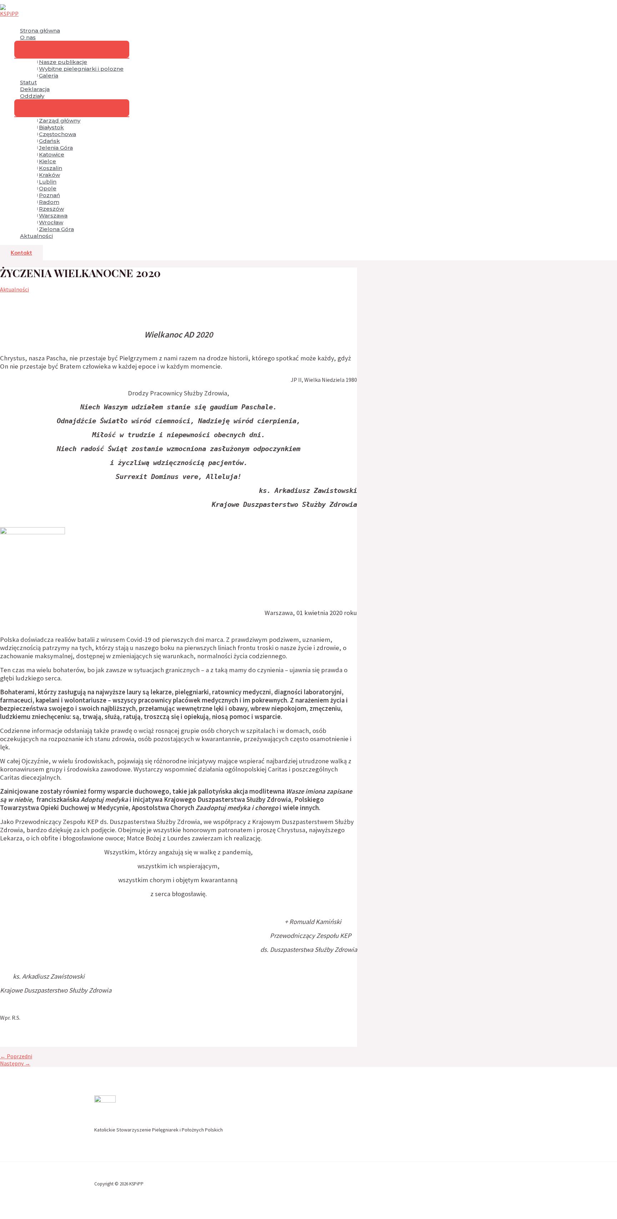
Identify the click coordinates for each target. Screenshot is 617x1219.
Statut (28, 82)
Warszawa (53, 215)
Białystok (51, 127)
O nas (28, 37)
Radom (49, 202)
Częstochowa (57, 134)
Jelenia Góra (56, 147)
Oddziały (32, 96)
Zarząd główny (59, 120)
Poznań (49, 195)
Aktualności (36, 236)
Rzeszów (51, 208)
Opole (47, 188)
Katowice (51, 154)
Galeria (48, 75)
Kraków (49, 174)
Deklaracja (35, 89)
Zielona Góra (56, 229)
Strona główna (40, 30)
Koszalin (50, 168)
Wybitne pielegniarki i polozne (81, 68)
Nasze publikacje (63, 62)
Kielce (47, 161)
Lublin (47, 181)
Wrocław (51, 222)
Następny (15, 1063)
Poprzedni (16, 1056)
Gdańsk (49, 141)
